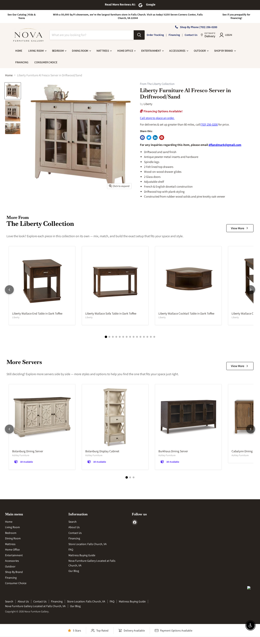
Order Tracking (155, 34)
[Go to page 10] (137, 337)
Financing (174, 34)
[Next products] (250, 289)
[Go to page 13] (147, 337)
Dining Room (80, 50)
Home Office (125, 50)
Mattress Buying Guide (81, 555)
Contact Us (191, 34)
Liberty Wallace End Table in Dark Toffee (37, 313)
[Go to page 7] (127, 337)
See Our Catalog (17, 14)
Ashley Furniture (20, 455)
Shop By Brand (224, 50)
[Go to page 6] (123, 337)
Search (72, 521)
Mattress (102, 50)
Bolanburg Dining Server (27, 451)
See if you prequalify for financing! (236, 16)
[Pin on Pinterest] (161, 137)
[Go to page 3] (113, 337)
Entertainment (151, 50)
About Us (74, 527)
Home (18, 50)
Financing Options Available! (163, 111)
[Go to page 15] (154, 337)
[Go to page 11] (140, 337)
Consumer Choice (45, 62)
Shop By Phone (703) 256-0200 (198, 27)
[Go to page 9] (133, 337)
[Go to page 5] (120, 337)
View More (237, 228)
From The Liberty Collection (157, 84)
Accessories (177, 50)
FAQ (70, 549)
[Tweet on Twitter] (148, 137)
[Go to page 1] (106, 337)
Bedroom (58, 50)
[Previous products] (9, 289)
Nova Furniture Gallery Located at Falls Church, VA (35, 606)
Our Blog (73, 571)
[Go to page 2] (109, 337)
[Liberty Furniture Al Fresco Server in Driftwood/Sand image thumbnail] (13, 91)
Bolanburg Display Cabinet (102, 451)
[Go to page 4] (116, 337)
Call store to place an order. (157, 118)
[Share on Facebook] (142, 137)
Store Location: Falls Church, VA (87, 544)
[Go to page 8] (130, 337)
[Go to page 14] (151, 337)
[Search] (139, 35)
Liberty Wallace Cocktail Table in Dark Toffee (186, 313)
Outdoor (200, 50)
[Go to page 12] (144, 337)
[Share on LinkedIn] (155, 137)
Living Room (36, 50)
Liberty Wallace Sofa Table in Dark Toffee (110, 313)
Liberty (148, 104)
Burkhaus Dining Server (173, 451)
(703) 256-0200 (209, 124)
